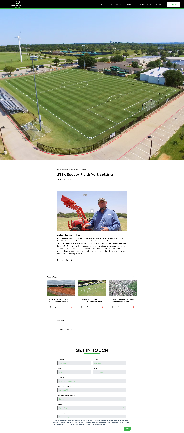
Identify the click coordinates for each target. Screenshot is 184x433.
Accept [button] (127, 428)
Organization (62, 377)
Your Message (62, 413)
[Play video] (92, 211)
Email (60, 368)
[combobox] (92, 399)
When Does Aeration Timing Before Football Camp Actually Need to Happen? (123, 300)
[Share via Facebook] (57, 260)
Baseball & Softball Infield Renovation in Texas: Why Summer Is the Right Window (59, 300)
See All (135, 277)
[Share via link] (71, 260)
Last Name (96, 359)
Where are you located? (65, 386)
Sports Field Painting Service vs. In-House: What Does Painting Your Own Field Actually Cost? (91, 300)
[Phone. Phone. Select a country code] (96, 372)
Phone (95, 368)
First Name (61, 359)
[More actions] (126, 169)
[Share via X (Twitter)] (62, 260)
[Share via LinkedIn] (67, 260)
